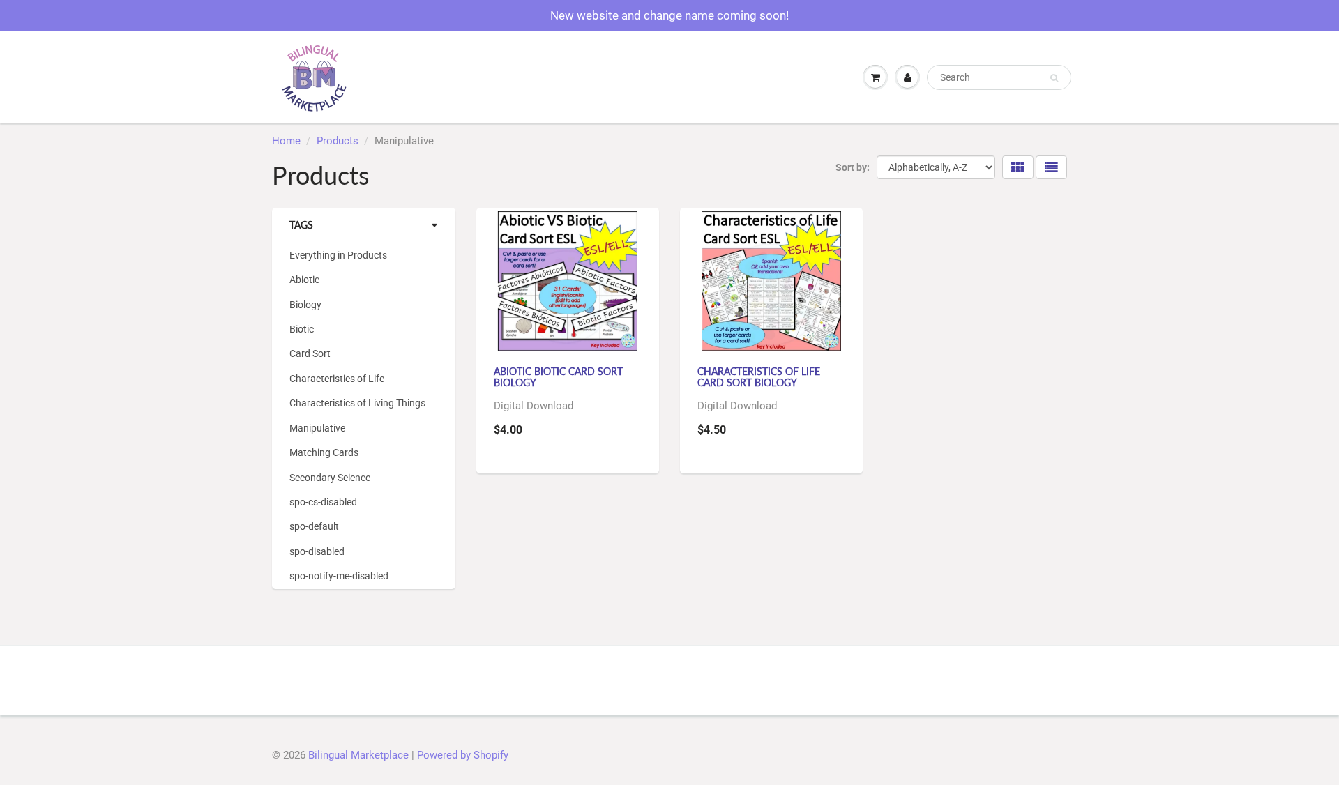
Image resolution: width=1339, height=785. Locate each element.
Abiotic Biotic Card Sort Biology (558, 376)
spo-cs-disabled (323, 502)
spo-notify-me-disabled (338, 575)
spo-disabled (317, 551)
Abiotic (304, 279)
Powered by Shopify (462, 755)
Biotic (301, 329)
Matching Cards (323, 452)
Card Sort (310, 353)
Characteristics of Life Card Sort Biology (758, 376)
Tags (301, 225)
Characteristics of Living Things (357, 403)
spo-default (314, 526)
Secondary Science (329, 477)
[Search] (1054, 78)
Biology (305, 304)
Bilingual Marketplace (358, 755)
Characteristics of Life (336, 378)
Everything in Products (338, 255)
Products (337, 141)
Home (286, 141)
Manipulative (317, 428)
